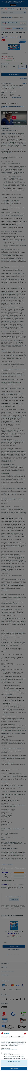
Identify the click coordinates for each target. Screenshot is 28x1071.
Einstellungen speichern (14, 1061)
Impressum (14, 1049)
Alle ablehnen (14, 1065)
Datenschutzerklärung (6, 1049)
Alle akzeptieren (14, 1068)
